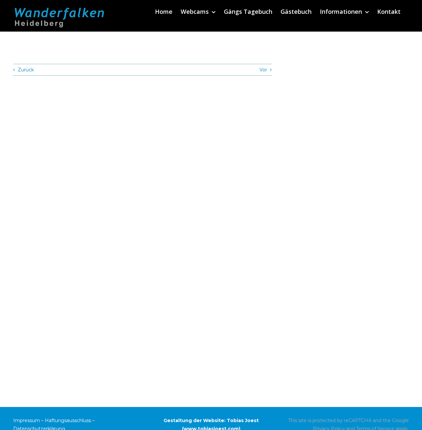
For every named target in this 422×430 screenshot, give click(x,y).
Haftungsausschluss (68, 420)
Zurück (26, 70)
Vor (263, 70)
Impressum (26, 420)
